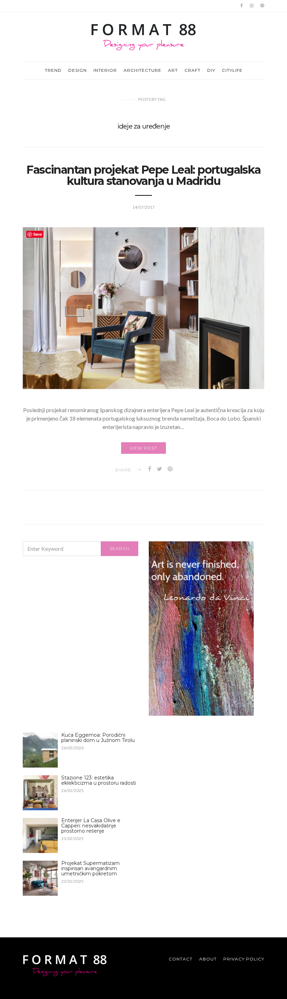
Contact (180, 959)
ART (173, 70)
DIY (211, 70)
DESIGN (77, 70)
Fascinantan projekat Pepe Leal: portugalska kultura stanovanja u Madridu (143, 175)
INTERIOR (105, 70)
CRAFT (192, 70)
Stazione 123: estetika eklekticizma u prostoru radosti (98, 780)
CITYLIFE (232, 70)
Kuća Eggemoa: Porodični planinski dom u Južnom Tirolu (98, 737)
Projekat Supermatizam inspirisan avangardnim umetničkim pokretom (90, 868)
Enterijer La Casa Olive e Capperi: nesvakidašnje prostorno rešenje (90, 825)
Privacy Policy (243, 959)
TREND (53, 70)
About (208, 959)
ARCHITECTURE (142, 70)
